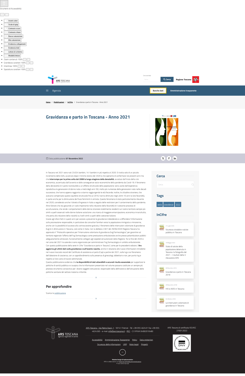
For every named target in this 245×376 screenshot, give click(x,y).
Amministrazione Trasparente (117, 339)
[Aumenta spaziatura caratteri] (31, 69)
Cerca (168, 79)
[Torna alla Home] (58, 79)
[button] (47, 90)
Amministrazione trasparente (183, 90)
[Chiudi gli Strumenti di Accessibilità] (7, 14)
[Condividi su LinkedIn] (175, 158)
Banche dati (158, 90)
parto (159, 204)
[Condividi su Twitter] (163, 158)
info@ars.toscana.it (116, 331)
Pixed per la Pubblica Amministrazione (130, 362)
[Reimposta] (2, 14)
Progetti (144, 344)
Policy (134, 339)
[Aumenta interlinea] (23, 66)
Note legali (134, 344)
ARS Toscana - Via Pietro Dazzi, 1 (100, 327)
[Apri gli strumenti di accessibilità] (4, 3)
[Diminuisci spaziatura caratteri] (27, 69)
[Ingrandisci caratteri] (31, 62)
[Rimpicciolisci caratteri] (27, 62)
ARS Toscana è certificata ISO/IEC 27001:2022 (182, 329)
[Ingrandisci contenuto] (28, 59)
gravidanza (168, 204)
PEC (128, 331)
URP (125, 344)
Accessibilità (97, 339)
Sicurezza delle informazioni (109, 344)
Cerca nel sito (147, 76)
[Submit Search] (192, 184)
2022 (178, 204)
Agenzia (56, 91)
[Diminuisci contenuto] (24, 59)
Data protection (146, 339)
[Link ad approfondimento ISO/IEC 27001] (182, 342)
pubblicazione (60, 293)
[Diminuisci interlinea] (19, 66)
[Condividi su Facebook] (169, 158)
